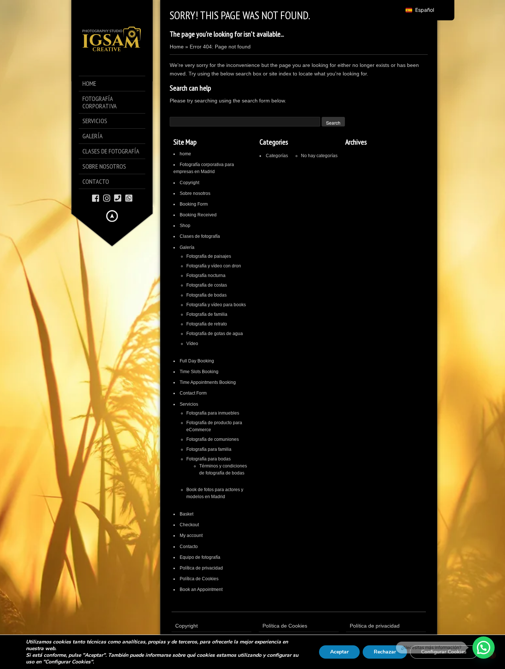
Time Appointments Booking (208, 382)
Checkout (189, 524)
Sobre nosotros (195, 193)
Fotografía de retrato (206, 324)
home (185, 153)
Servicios (189, 404)
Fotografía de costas (206, 285)
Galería (187, 247)
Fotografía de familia (206, 314)
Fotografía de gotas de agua (214, 333)
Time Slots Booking (199, 371)
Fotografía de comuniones (212, 439)
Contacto (189, 546)
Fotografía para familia (208, 449)
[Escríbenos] (129, 197)
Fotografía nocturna (206, 275)
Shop (185, 225)
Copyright (189, 182)
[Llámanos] (118, 197)
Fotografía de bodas (206, 295)
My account (191, 535)
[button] (483, 647)
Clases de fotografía (200, 236)
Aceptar (339, 651)
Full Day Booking (197, 361)
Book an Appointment (201, 589)
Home (177, 47)
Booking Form (194, 204)
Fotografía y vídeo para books (216, 304)
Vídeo (192, 343)
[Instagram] (107, 197)
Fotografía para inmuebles (212, 413)
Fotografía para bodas (208, 459)
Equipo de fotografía (200, 557)
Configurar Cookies (444, 651)
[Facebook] (96, 197)
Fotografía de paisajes (208, 256)
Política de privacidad (201, 568)
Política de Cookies (199, 578)
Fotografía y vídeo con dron (213, 265)
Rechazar (385, 651)
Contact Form (193, 393)
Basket (186, 514)
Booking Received (198, 214)
